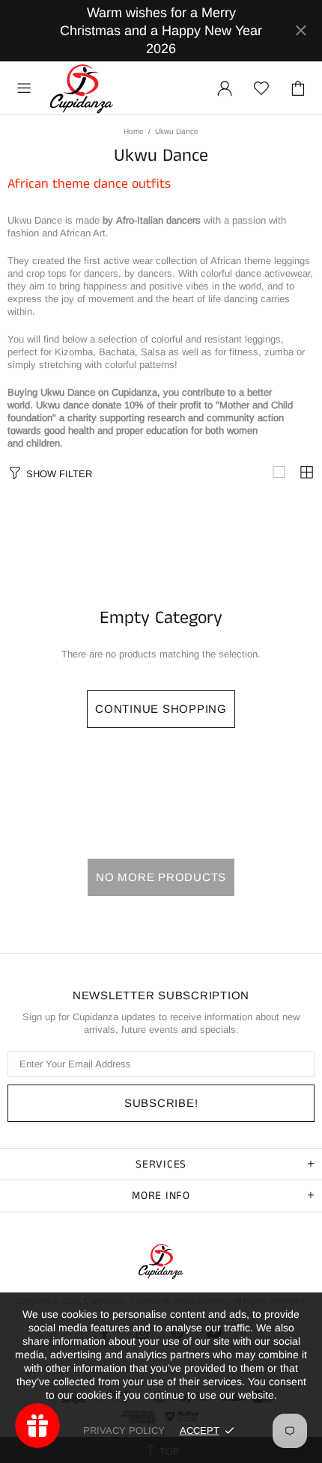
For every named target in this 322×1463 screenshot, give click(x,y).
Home (134, 131)
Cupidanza (81, 88)
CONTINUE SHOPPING (161, 708)
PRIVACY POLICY (124, 1430)
